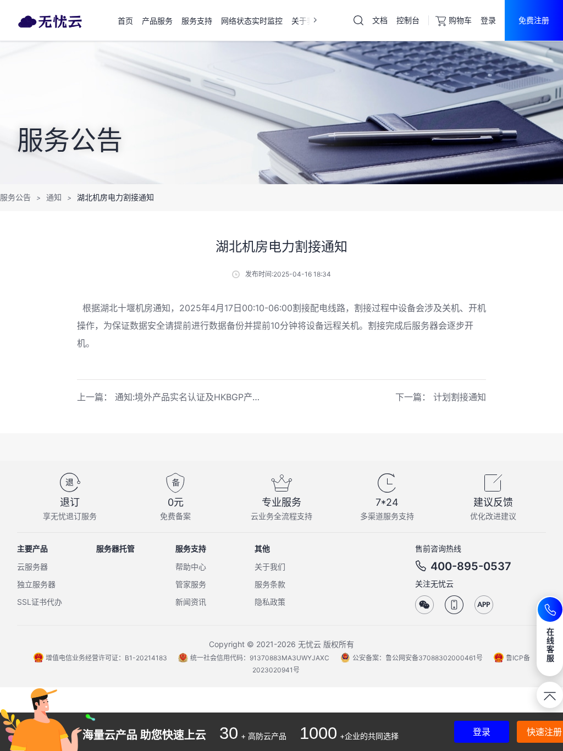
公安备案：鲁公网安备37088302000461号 (417, 658)
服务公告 (15, 197)
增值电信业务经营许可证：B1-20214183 (106, 658)
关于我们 (270, 566)
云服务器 (32, 566)
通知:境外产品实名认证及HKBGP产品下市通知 (205, 396)
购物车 (460, 20)
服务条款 (270, 584)
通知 (54, 197)
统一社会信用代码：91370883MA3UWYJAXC (259, 658)
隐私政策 (270, 601)
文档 (380, 20)
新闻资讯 (190, 601)
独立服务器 (36, 584)
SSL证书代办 (39, 601)
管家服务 (190, 584)
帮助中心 (190, 566)
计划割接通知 (459, 396)
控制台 (408, 20)
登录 (488, 20)
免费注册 (533, 20)
